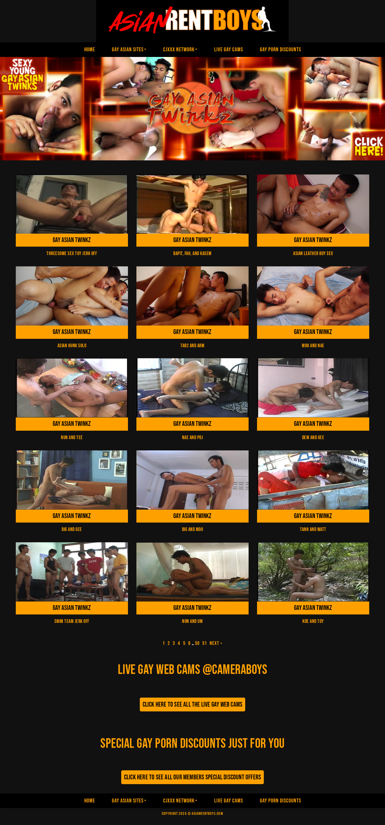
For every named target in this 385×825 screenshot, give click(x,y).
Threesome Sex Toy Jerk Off (72, 253)
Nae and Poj (192, 438)
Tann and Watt (313, 529)
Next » (216, 643)
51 (204, 643)
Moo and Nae (313, 346)
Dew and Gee (313, 438)
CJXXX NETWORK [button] (178, 49)
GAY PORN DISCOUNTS (280, 49)
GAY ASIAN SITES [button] (127, 49)
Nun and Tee (72, 438)
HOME (89, 49)
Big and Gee (72, 529)
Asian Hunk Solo (72, 346)
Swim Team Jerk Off (71, 621)
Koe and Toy (313, 621)
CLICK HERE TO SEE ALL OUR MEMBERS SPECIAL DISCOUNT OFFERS (192, 777)
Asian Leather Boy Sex (313, 253)
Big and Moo (192, 529)
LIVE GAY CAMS (228, 49)
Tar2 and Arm (192, 346)
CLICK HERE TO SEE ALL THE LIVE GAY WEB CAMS (193, 704)
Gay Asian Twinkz (72, 240)
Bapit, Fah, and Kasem (192, 253)
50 (197, 643)
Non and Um (192, 621)
